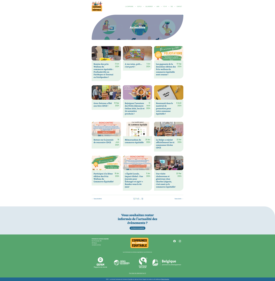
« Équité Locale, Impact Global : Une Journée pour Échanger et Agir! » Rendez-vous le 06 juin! (134, 180)
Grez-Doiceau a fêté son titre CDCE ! (103, 104)
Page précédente (97, 198)
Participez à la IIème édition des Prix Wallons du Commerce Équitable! (104, 177)
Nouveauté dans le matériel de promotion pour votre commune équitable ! (164, 108)
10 (142, 198)
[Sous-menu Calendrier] (154, 6)
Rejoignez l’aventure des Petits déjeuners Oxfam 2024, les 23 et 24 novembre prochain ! (134, 108)
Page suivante (179, 198)
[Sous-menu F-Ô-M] (168, 6)
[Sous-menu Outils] (143, 6)
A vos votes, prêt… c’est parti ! (133, 65)
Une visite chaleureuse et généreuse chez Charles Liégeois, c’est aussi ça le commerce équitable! (165, 180)
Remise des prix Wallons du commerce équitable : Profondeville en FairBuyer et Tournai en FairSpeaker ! (104, 70)
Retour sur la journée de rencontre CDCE (103, 141)
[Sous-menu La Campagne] (135, 6)
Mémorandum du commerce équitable (134, 141)
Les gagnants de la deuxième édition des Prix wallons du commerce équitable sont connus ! (166, 69)
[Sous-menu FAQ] (174, 6)
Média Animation (165, 279)
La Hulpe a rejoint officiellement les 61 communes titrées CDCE (165, 143)
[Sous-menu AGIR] (161, 6)
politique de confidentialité (137, 273)
